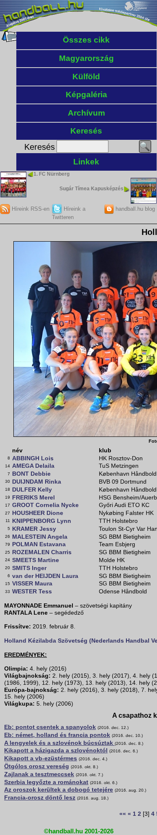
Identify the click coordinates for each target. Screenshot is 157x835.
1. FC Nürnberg (51, 174)
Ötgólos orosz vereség (36, 766)
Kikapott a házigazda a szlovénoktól (56, 750)
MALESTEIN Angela (39, 536)
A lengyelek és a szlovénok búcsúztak (59, 742)
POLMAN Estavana (39, 544)
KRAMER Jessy (34, 528)
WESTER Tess (32, 591)
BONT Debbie (31, 473)
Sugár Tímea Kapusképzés (91, 189)
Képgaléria (86, 94)
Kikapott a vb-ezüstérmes (40, 758)
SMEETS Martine (35, 560)
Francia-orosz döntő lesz (39, 797)
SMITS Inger (29, 568)
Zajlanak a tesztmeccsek (39, 774)
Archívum (86, 112)
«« (122, 813)
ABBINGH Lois (33, 458)
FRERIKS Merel (33, 497)
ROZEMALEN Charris (42, 552)
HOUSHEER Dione (37, 513)
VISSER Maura (32, 583)
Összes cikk (86, 39)
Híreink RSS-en (29, 209)
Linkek (86, 161)
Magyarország (86, 58)
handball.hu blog (134, 209)
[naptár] (9, 40)
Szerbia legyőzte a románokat (46, 782)
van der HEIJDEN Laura (45, 576)
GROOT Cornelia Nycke (45, 505)
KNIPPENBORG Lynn (41, 520)
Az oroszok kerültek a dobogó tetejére (58, 789)
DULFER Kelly (32, 489)
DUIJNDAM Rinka (36, 481)
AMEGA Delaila (33, 465)
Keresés (86, 130)
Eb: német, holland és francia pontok (57, 735)
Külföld (86, 76)
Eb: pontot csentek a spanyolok (50, 727)
